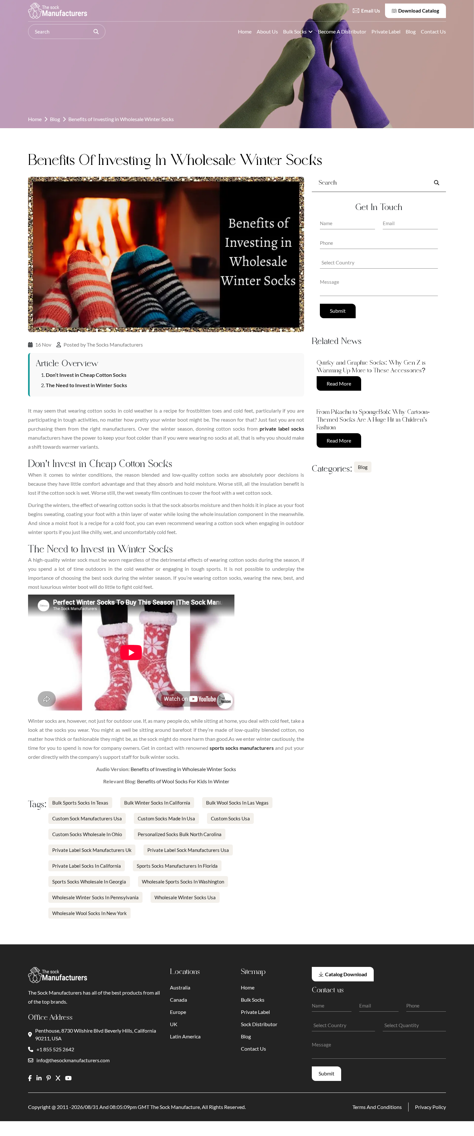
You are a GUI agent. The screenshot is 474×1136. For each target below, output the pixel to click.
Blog (411, 31)
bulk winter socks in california (157, 803)
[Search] (96, 31)
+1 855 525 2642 (55, 1049)
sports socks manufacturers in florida (177, 866)
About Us (267, 31)
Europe (178, 1012)
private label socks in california (86, 866)
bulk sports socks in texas (80, 803)
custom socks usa (230, 818)
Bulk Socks (295, 31)
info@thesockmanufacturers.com (73, 1060)
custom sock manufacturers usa (87, 818)
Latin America (185, 1036)
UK (173, 1024)
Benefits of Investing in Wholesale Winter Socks (183, 769)
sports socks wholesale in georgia (89, 881)
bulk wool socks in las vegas (237, 803)
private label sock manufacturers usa (188, 850)
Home (245, 31)
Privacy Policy (430, 1107)
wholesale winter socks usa (185, 897)
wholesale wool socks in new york (89, 913)
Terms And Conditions (377, 1107)
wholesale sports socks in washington (183, 881)
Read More (339, 383)
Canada (178, 1000)
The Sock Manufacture (175, 1107)
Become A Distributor (342, 31)
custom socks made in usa (166, 818)
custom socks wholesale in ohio (87, 834)
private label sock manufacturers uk (92, 850)
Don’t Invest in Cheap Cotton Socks (86, 375)
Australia (180, 987)
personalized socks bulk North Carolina (180, 834)
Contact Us (433, 31)
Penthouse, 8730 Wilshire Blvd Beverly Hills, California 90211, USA (95, 1034)
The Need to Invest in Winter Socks (86, 385)
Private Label (385, 31)
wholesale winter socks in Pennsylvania (95, 897)
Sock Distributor (259, 1024)
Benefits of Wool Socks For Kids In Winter (183, 781)
